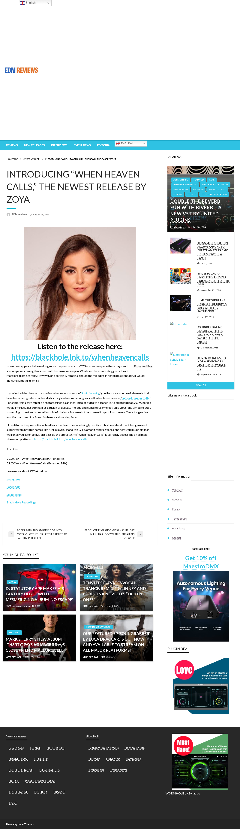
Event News (82, 145)
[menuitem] (12, 145)
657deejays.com (31, 159)
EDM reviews (20, 214)
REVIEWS (177, 194)
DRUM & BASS (18, 759)
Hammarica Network (98, 627)
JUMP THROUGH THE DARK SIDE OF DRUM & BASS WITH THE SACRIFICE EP (212, 306)
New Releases (34, 145)
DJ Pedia (94, 759)
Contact (176, 537)
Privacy (176, 509)
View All (201, 385)
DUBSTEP (41, 759)
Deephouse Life (135, 747)
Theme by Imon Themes (20, 824)
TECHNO (192, 194)
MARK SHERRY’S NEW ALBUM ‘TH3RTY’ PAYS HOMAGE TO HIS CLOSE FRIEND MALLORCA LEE (35, 644)
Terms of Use (179, 518)
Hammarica (133, 759)
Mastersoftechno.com (215, 184)
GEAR (211, 179)
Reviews (12, 145)
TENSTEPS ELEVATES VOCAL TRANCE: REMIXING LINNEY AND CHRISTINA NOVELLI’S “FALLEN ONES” (114, 591)
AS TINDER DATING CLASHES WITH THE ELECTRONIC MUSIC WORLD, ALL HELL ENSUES (210, 334)
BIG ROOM (16, 747)
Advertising (178, 528)
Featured (14, 632)
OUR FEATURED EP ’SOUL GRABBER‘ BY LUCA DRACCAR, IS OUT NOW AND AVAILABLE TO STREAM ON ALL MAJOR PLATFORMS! (116, 641)
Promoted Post (217, 189)
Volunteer (177, 489)
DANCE (12, 582)
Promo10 (198, 189)
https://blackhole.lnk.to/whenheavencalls (80, 356)
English (126, 143)
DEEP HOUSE (56, 747)
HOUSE (14, 780)
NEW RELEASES (180, 189)
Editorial (104, 145)
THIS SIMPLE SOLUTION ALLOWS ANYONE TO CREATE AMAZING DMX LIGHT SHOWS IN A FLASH (212, 250)
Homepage (12, 159)
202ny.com (92, 576)
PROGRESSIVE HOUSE (40, 780)
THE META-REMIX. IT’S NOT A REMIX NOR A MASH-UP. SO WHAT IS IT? (211, 363)
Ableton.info (180, 179)
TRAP (12, 802)
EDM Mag (113, 759)
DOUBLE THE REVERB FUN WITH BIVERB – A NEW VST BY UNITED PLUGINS (196, 210)
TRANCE (59, 791)
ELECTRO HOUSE (21, 769)
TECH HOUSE (18, 791)
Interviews (59, 145)
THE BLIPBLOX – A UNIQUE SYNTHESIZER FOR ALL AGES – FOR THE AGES (213, 279)
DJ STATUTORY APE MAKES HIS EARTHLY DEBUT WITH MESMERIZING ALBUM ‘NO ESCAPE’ (39, 594)
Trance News (118, 769)
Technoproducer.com (214, 194)
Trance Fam (96, 769)
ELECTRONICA (49, 769)
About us (177, 499)
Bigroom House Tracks (104, 747)
